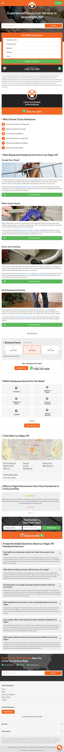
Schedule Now (21, 368)
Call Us (58, 3)
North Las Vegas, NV (9, 463)
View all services (32, 333)
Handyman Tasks (11, 40)
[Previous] (5, 349)
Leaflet (60, 459)
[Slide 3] (32, 512)
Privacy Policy (6, 697)
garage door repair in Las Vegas (28, 187)
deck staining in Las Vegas (22, 317)
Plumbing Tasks (11, 44)
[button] (32, 450)
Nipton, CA (6, 468)
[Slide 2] (31, 512)
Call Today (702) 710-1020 (32, 717)
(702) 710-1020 (33, 111)
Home (3, 689)
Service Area (6, 731)
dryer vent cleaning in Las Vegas (34, 273)
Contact (4, 700)
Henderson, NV (47, 463)
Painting (9, 52)
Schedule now (8, 712)
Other (8, 56)
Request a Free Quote (32, 61)
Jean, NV (25, 466)
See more (32, 420)
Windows (9, 48)
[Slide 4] (34, 512)
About (4, 692)
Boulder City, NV (8, 466)
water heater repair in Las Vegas (30, 230)
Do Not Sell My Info (24, 750)
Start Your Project (32, 425)
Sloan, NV (26, 463)
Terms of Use (33, 750)
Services (4, 724)
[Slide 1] (29, 512)
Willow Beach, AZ (47, 466)
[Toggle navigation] (3, 3)
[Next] (59, 349)
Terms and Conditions (8, 694)
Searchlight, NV (27, 468)
